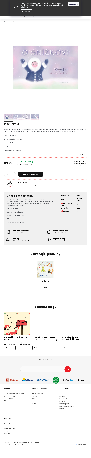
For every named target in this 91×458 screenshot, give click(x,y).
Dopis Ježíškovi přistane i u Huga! (15, 338)
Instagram (10, 401)
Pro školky (62, 401)
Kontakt (34, 403)
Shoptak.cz (26, 444)
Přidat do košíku (30, 174)
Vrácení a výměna (37, 394)
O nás (33, 399)
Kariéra (61, 409)
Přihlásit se (68, 369)
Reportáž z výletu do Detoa (43, 337)
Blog (33, 401)
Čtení (79, 196)
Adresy (6, 431)
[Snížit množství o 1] (7, 175)
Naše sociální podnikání (66, 406)
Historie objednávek (10, 428)
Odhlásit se (7, 433)
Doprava (34, 396)
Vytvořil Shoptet (82, 444)
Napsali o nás (63, 399)
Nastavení (26, 12)
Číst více (83, 154)
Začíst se (9, 348)
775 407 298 (22, 186)
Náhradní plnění (64, 404)
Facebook (10, 399)
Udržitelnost (63, 396)
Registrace (7, 426)
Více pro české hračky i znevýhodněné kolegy (70, 338)
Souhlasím (73, 4)
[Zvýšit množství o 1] (13, 175)
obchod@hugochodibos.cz (15, 394)
